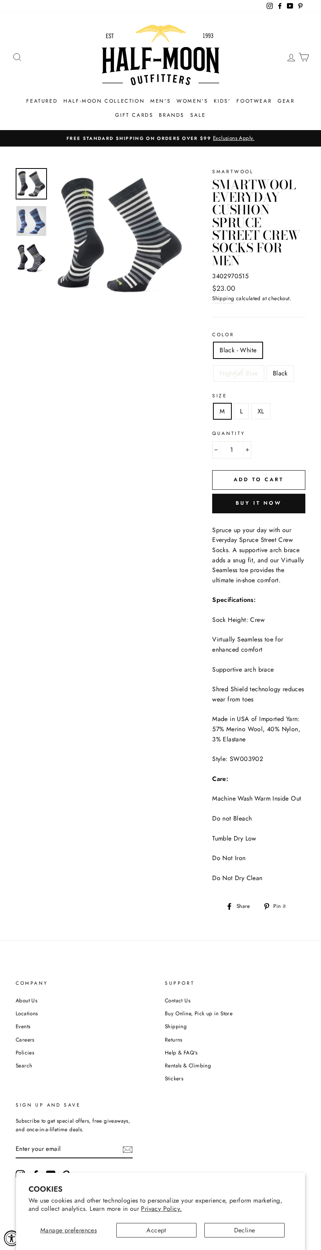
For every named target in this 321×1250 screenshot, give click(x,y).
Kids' (222, 101)
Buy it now (259, 503)
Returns (173, 1039)
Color (223, 334)
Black (280, 373)
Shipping (223, 298)
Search (24, 1065)
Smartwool (232, 171)
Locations (27, 1013)
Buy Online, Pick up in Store (199, 1013)
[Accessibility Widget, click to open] (12, 1238)
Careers (25, 1039)
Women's (192, 101)
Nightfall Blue (239, 373)
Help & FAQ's (181, 1052)
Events (23, 1026)
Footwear (254, 101)
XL (261, 411)
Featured (42, 101)
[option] (160, 138)
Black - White (238, 350)
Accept (156, 1230)
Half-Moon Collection (103, 101)
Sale (198, 115)
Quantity (228, 433)
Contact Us (177, 1000)
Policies (25, 1052)
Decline (244, 1230)
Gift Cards (134, 115)
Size (219, 395)
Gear (286, 101)
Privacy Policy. (161, 1208)
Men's (160, 101)
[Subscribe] (128, 1149)
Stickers (174, 1078)
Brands (171, 115)
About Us (26, 1000)
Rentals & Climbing (188, 1065)
